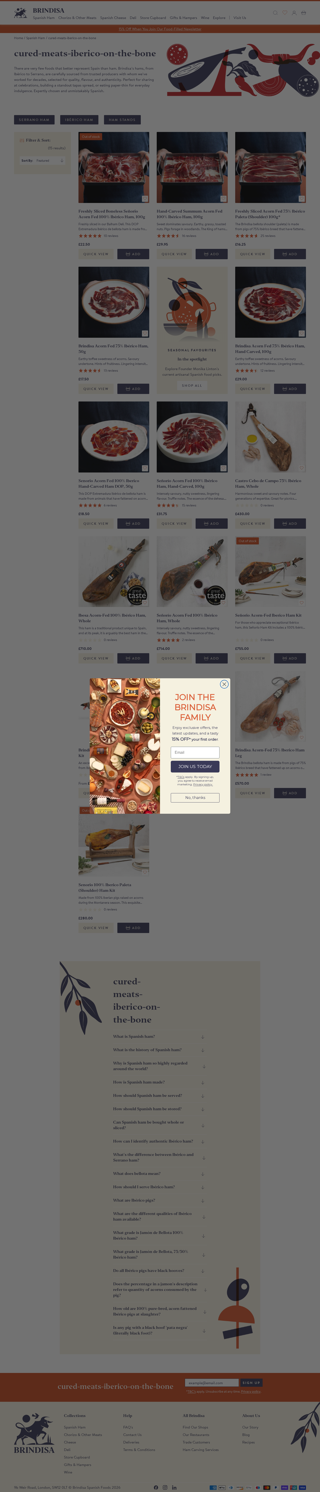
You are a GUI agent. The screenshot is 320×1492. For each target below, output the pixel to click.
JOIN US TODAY (195, 766)
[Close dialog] (224, 684)
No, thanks (195, 797)
